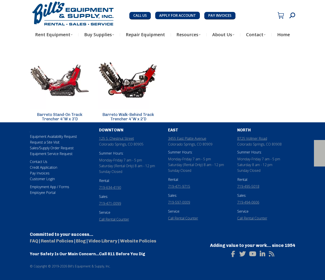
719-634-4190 (110, 187)
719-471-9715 (179, 186)
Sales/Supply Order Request (52, 148)
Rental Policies (57, 241)
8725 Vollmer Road (252, 138)
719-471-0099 (110, 203)
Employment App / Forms (49, 186)
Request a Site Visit (44, 142)
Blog (81, 241)
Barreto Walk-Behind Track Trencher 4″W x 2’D (128, 116)
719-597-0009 (179, 202)
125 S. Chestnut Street (116, 138)
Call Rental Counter (114, 219)
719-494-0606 (248, 202)
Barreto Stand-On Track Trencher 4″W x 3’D (59, 116)
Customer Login (42, 178)
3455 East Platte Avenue (187, 138)
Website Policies (138, 241)
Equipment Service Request (51, 153)
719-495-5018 (248, 186)
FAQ (34, 241)
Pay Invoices (40, 173)
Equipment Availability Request (53, 136)
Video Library (102, 241)
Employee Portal (42, 192)
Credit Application (43, 167)
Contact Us (38, 161)
